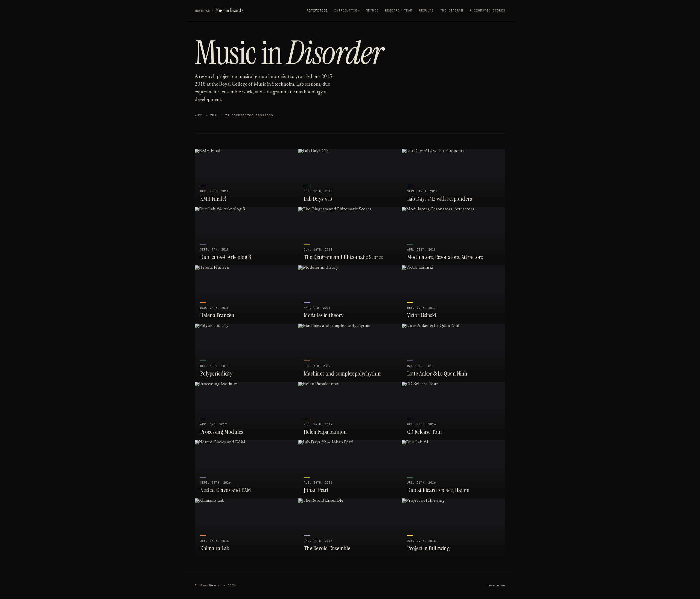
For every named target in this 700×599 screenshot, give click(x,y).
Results (426, 10)
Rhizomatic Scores (487, 10)
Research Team (398, 10)
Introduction (346, 10)
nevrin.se (202, 10)
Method (372, 10)
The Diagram (451, 10)
